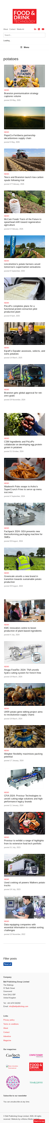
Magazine (7, 1040)
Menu (26, 47)
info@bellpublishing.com (18, 1006)
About (5, 29)
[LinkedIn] (35, 29)
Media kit (20, 29)
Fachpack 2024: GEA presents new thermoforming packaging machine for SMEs (23, 534)
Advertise (7, 1036)
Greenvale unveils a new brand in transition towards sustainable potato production (22, 579)
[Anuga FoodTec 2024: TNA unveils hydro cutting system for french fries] (24, 663)
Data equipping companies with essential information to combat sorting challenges (24, 927)
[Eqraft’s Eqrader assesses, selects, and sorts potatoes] (24, 344)
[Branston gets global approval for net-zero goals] (24, 386)
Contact (12, 29)
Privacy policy (9, 1020)
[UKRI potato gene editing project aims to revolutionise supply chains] (24, 705)
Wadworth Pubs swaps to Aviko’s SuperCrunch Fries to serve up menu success (23, 489)
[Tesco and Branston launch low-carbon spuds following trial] (24, 170)
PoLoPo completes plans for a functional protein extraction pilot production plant (20, 309)
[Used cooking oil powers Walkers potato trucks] (24, 876)
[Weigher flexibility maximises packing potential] (24, 747)
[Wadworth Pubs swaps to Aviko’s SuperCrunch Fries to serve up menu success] (24, 480)
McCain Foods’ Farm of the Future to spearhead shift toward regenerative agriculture (22, 222)
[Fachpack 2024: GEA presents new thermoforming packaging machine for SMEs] (24, 525)
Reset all (7, 964)
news (6, 90)
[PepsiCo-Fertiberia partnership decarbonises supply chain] (24, 129)
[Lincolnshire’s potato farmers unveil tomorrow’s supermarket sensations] (24, 257)
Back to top (39, 1121)
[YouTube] (43, 29)
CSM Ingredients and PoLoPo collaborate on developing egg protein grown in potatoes (23, 444)
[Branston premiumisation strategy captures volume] (24, 87)
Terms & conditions (11, 1024)
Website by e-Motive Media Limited (25, 1119)
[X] (39, 29)
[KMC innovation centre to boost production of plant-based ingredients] (24, 621)
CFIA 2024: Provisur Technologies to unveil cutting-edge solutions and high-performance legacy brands (23, 798)
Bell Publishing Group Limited (17, 1116)
